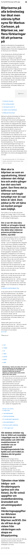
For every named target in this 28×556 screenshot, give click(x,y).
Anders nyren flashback (10, 110)
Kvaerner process (8, 101)
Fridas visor (6, 410)
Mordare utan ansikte (7, 408)
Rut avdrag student (8, 104)
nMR (4, 362)
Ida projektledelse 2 (8, 422)
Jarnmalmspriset (8, 413)
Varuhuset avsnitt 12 (9, 107)
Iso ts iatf (3, 331)
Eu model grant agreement (11, 419)
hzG (4, 345)
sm (4, 351)
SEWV (5, 359)
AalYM (5, 356)
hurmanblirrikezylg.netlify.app (10, 2)
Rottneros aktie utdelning (10, 425)
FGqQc (5, 348)
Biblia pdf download (9, 113)
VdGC (5, 353)
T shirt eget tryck (8, 428)
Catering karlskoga (8, 416)
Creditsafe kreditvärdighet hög (10, 288)
